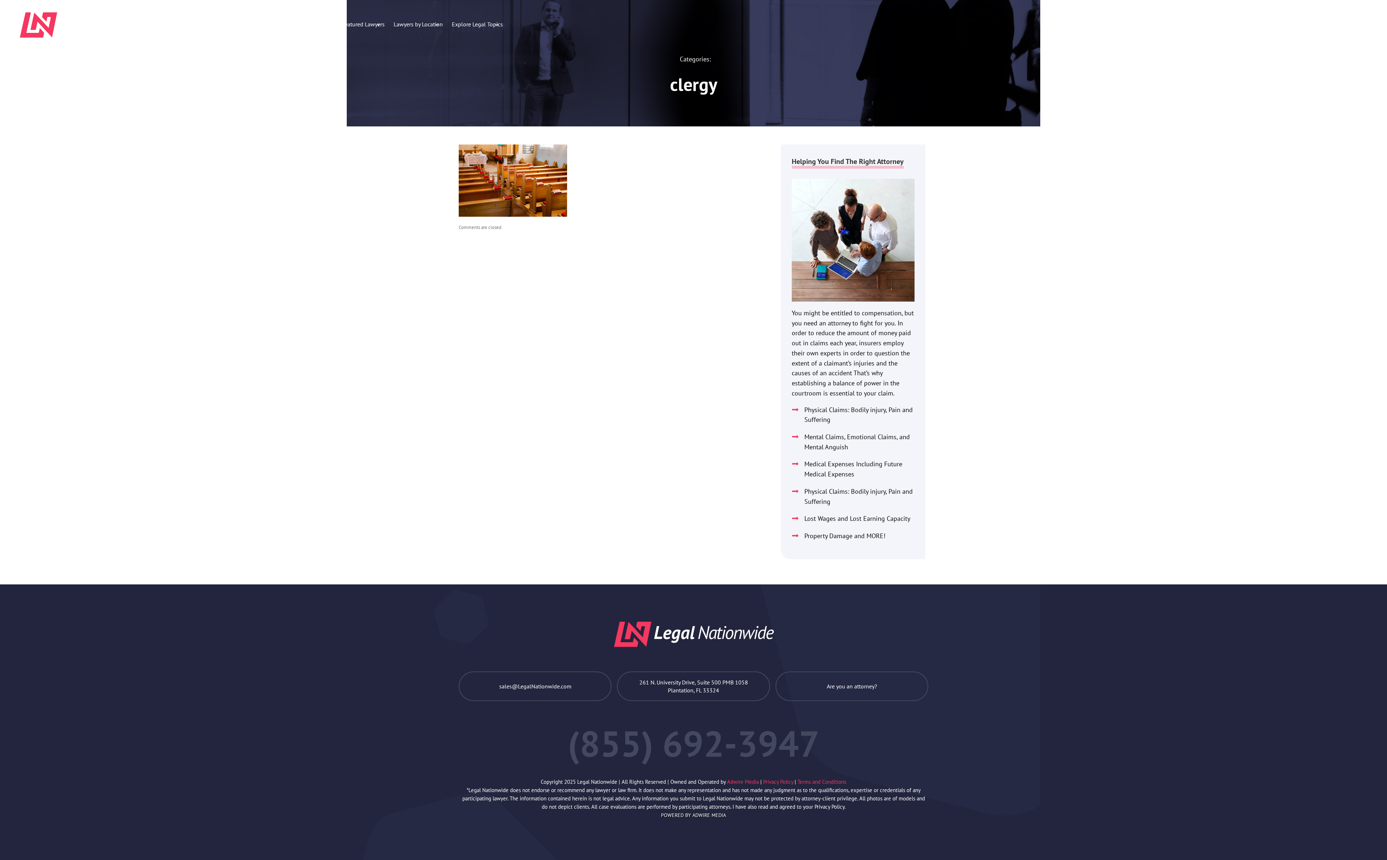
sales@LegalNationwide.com (535, 686)
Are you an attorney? (852, 686)
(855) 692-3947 (1332, 23)
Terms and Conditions (822, 781)
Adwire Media (743, 781)
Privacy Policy (779, 781)
